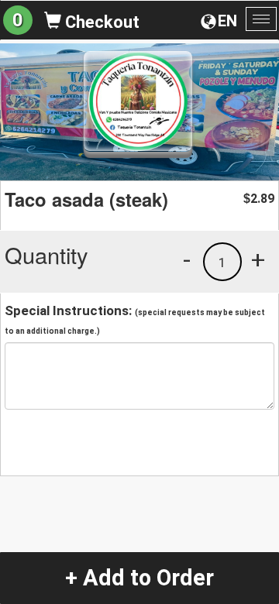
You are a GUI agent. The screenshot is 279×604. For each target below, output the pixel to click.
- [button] (187, 259)
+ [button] (258, 259)
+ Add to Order (139, 578)
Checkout (100, 22)
